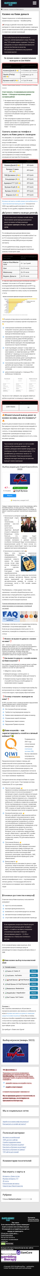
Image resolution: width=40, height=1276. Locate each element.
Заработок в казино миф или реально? (16, 1121)
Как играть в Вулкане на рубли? (13, 1145)
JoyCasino (18, 975)
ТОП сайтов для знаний (11, 1152)
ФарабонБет (20, 993)
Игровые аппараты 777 (10, 1179)
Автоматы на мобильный (11, 1137)
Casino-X (17, 971)
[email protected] (33, 1221)
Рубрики (5, 1199)
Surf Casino (19, 997)
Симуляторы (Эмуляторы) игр (13, 1186)
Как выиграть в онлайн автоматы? (14, 1124)
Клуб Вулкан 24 (23, 984)
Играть (9, 495)
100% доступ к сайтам (10, 1140)
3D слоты (6, 1181)
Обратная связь (33, 1219)
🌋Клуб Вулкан (23, 980)
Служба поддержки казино (12, 1142)
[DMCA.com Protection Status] (7, 1244)
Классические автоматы (11, 1183)
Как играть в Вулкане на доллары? (14, 1147)
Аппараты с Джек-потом (11, 1176)
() (16, 1070)
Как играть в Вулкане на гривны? (14, 1149)
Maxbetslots (20, 988)
